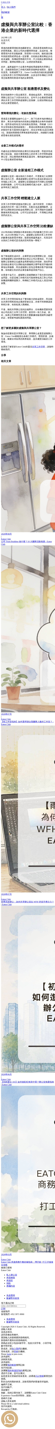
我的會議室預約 (14, 1370)
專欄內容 (10, 1286)
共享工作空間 (38, 347)
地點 (8, 1283)
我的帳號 (5, 12)
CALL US (5, 2)
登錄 (16, 1351)
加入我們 (11, 7)
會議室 (9, 1280)
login (9, 1354)
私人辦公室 (11, 1275)
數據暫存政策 (12, 1298)
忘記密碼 (39, 1376)
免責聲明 (10, 1295)
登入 (3, 7)
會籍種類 (10, 1278)
